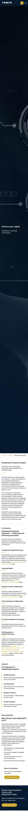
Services (9, 455)
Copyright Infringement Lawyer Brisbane (10, 581)
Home (3, 455)
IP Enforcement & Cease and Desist (11, 647)
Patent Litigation (14, 651)
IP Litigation (14, 646)
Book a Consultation (12, 777)
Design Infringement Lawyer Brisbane (14, 596)
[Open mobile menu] (25, 3)
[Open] (21, 3)
